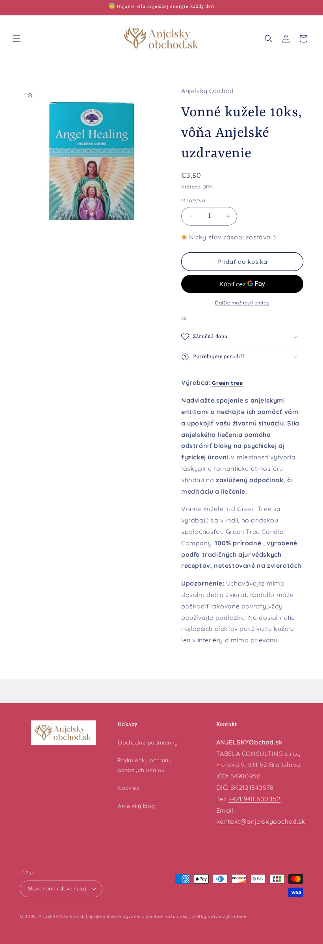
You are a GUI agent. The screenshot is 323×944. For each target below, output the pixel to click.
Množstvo (193, 200)
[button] (16, 38)
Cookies (128, 787)
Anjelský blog (136, 806)
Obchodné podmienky (148, 742)
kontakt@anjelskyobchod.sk (261, 821)
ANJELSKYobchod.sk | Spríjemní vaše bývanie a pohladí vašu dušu (113, 916)
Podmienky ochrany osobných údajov (145, 765)
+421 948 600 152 (254, 799)
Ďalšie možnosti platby (242, 303)
